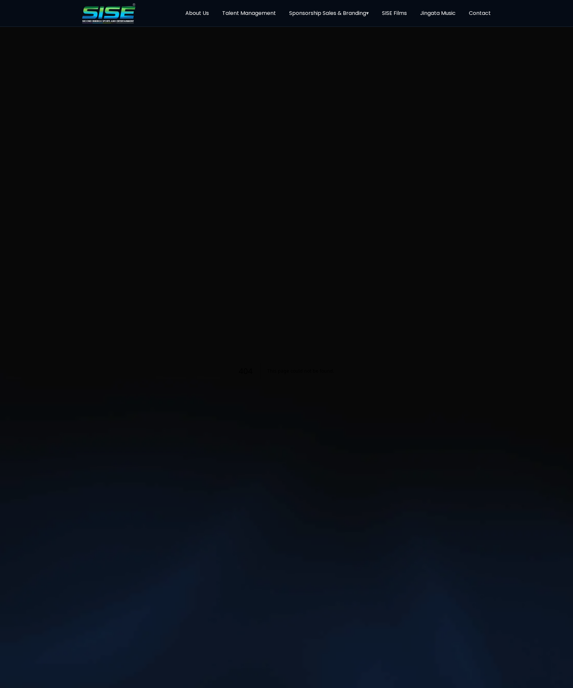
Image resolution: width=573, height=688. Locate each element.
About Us (197, 13)
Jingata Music (438, 13)
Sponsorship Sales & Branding (329, 13)
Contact (480, 13)
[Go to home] (108, 13)
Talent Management (249, 13)
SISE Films (394, 13)
